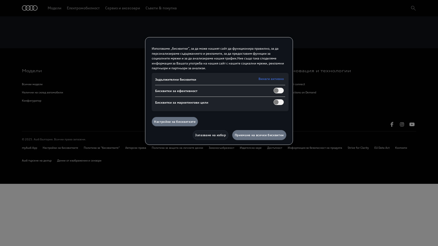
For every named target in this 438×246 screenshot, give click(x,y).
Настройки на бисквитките (175, 121)
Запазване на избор (210, 135)
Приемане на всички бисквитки (259, 135)
